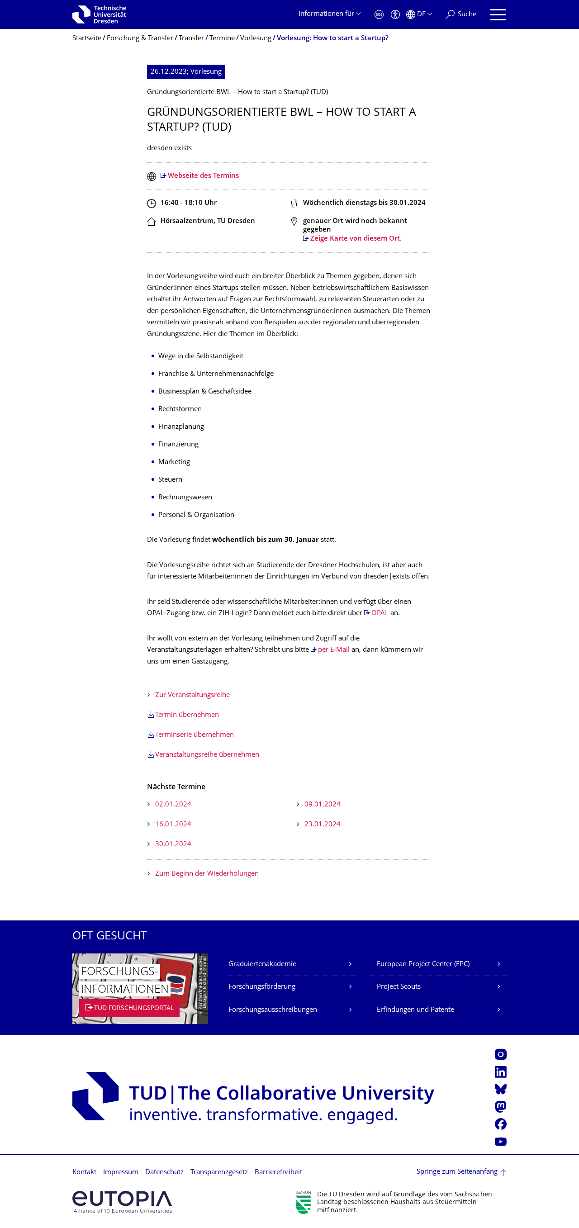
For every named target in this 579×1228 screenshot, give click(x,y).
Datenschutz (164, 1172)
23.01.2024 (322, 824)
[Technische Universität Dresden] (99, 14)
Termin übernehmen (187, 715)
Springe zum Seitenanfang (457, 1172)
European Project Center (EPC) (423, 964)
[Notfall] (379, 14)
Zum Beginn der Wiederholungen (207, 874)
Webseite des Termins (203, 176)
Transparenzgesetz (219, 1172)
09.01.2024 (322, 804)
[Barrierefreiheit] (395, 14)
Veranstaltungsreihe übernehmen (207, 755)
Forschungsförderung (261, 987)
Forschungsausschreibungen (272, 1010)
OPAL (380, 613)
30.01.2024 (173, 844)
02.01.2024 (173, 804)
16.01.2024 (173, 824)
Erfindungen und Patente (415, 1010)
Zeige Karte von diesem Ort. (356, 239)
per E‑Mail (334, 650)
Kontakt (84, 1172)
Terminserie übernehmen (194, 735)
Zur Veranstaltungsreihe (192, 695)
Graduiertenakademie (262, 964)
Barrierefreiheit (278, 1172)
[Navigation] (498, 14)
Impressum (120, 1172)
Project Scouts (399, 987)
